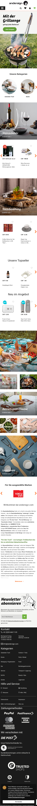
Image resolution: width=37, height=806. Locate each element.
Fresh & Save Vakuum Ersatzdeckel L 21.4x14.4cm (8, 320)
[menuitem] (2, 8)
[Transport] (8, 425)
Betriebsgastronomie (24, 666)
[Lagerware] (18, 456)
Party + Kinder (22, 657)
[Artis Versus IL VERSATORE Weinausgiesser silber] (9, 150)
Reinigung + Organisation (8, 661)
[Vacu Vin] (18, 493)
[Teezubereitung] (18, 196)
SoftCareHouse (31, 805)
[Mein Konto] (30, 8)
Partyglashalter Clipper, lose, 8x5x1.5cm (25, 287)
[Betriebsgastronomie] (18, 403)
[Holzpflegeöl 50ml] (9, 272)
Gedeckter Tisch (5, 652)
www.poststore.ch (12, 748)
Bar (2, 666)
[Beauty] (28, 425)
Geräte (3, 679)
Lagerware (21, 679)
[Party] (8, 381)
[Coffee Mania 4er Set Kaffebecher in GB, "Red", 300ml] (9, 226)
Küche (2, 657)
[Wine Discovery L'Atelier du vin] (28, 150)
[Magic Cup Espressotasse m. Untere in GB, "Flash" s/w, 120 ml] (28, 226)
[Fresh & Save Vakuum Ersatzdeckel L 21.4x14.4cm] (9, 306)
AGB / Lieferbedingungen (8, 704)
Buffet (3, 675)
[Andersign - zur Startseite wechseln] (18, 3)
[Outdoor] (18, 351)
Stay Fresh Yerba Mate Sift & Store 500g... (26, 320)
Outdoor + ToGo (22, 652)
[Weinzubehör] (18, 39)
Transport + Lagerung (24, 670)
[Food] (28, 381)
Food (19, 661)
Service (3, 670)
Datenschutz (4, 699)
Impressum (21, 699)
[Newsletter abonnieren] (24, 616)
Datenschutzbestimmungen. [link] (16, 797)
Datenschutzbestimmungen (16, 621)
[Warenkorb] (34, 8)
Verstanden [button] (18, 801)
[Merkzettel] (25, 8)
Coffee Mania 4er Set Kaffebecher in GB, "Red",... (8, 241)
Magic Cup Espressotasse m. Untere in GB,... (26, 241)
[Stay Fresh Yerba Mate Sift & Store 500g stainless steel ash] (28, 306)
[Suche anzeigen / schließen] (20, 9)
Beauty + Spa (22, 675)
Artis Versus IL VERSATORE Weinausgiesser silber (8, 165)
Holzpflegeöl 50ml (7, 285)
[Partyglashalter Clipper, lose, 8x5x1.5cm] (28, 272)
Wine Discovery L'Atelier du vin (25, 164)
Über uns (21, 704)
